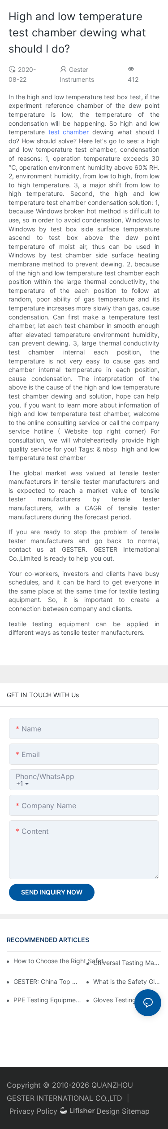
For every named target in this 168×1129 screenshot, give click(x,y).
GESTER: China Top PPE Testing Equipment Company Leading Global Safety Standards (47, 981)
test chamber (68, 132)
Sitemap (136, 1111)
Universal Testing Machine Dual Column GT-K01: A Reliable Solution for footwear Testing (127, 962)
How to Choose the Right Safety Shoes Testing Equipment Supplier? (61, 961)
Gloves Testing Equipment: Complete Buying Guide (127, 1000)
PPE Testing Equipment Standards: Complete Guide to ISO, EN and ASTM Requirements (47, 1000)
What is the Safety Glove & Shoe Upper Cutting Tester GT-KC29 (127, 981)
